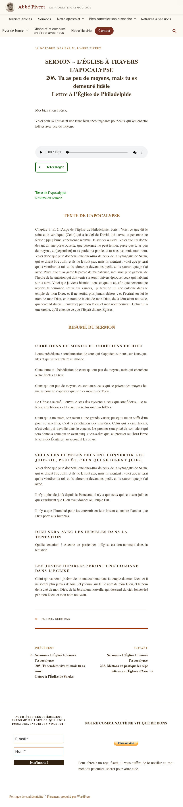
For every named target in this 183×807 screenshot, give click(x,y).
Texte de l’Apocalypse (50, 192)
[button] (174, 31)
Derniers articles (20, 19)
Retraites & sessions (156, 19)
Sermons (44, 19)
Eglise (47, 619)
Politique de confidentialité (26, 796)
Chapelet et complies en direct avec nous (50, 30)
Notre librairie (81, 30)
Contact (104, 30)
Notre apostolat (68, 19)
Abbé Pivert (31, 7)
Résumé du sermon (48, 197)
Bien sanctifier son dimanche (110, 19)
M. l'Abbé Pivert (86, 48)
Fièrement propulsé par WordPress (68, 796)
